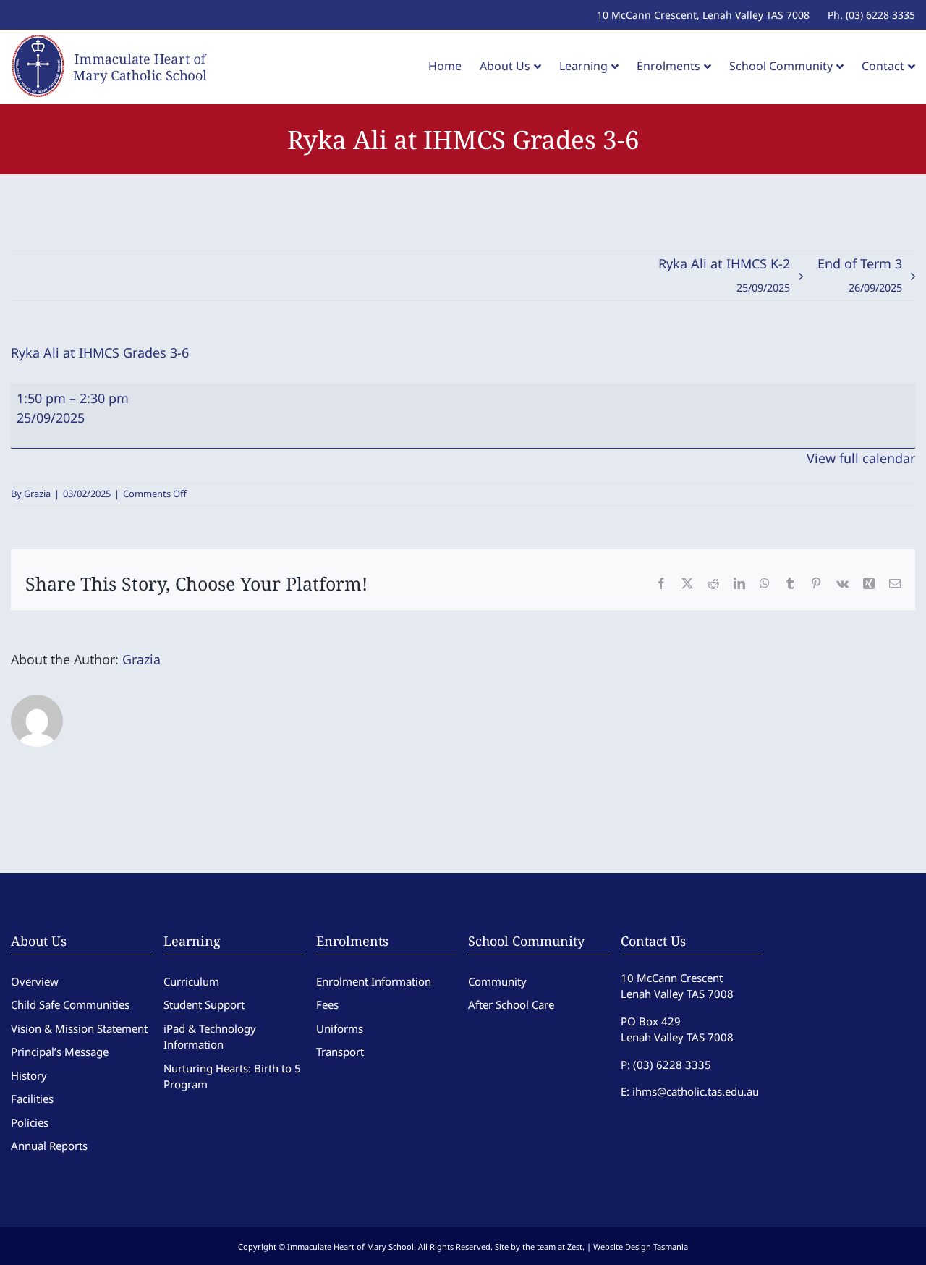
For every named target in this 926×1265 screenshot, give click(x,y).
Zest (574, 1246)
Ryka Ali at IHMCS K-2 (724, 275)
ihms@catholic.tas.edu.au (695, 1091)
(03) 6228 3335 (672, 1064)
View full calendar (861, 458)
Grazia (37, 493)
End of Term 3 (859, 275)
